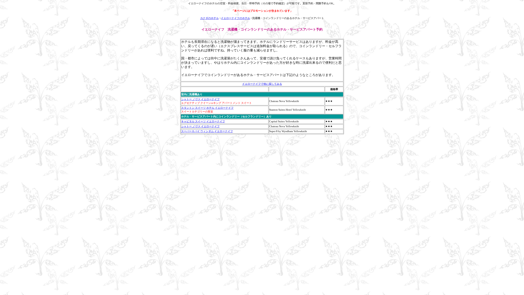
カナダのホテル (209, 18)
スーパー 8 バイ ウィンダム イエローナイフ (207, 131)
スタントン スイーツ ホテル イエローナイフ (207, 107)
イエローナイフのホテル (235, 18)
